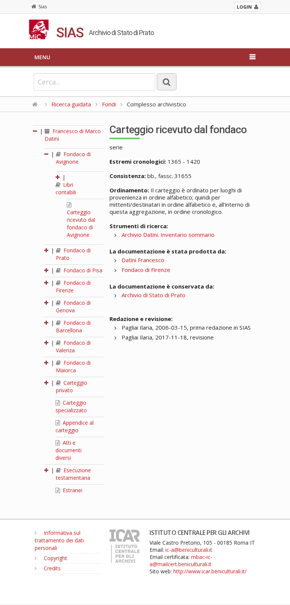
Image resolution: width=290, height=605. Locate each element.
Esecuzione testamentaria (73, 474)
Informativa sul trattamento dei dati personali (59, 540)
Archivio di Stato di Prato (153, 295)
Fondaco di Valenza (73, 346)
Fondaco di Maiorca (73, 366)
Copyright (54, 558)
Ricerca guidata (71, 104)
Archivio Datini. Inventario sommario (168, 234)
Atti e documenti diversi (69, 450)
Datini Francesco (143, 260)
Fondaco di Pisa (82, 270)
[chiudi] (46, 154)
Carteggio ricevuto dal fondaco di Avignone (81, 223)
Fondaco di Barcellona (73, 326)
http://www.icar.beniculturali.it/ (210, 571)
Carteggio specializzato (71, 406)
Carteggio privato (71, 386)
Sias (43, 6)
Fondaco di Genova (73, 306)
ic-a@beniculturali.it (188, 549)
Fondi (109, 104)
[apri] (58, 177)
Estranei (71, 490)
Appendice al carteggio (75, 426)
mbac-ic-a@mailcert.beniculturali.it (181, 560)
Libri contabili (66, 188)
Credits (51, 568)
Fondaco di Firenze (73, 286)
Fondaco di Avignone (73, 157)
